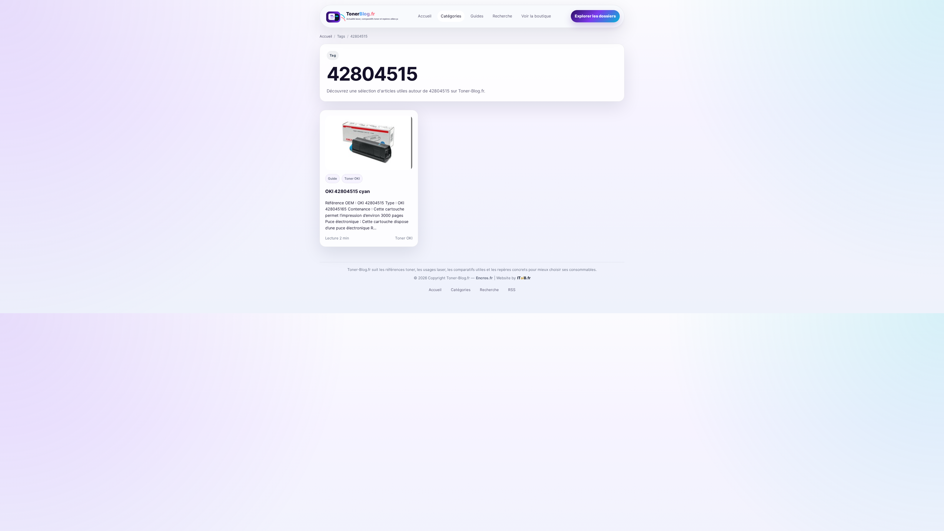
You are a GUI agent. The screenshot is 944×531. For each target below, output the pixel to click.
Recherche (502, 16)
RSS (512, 289)
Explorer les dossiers (595, 16)
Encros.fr (484, 278)
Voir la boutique (536, 16)
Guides (477, 16)
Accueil (424, 16)
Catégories (451, 16)
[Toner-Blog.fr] (361, 16)
